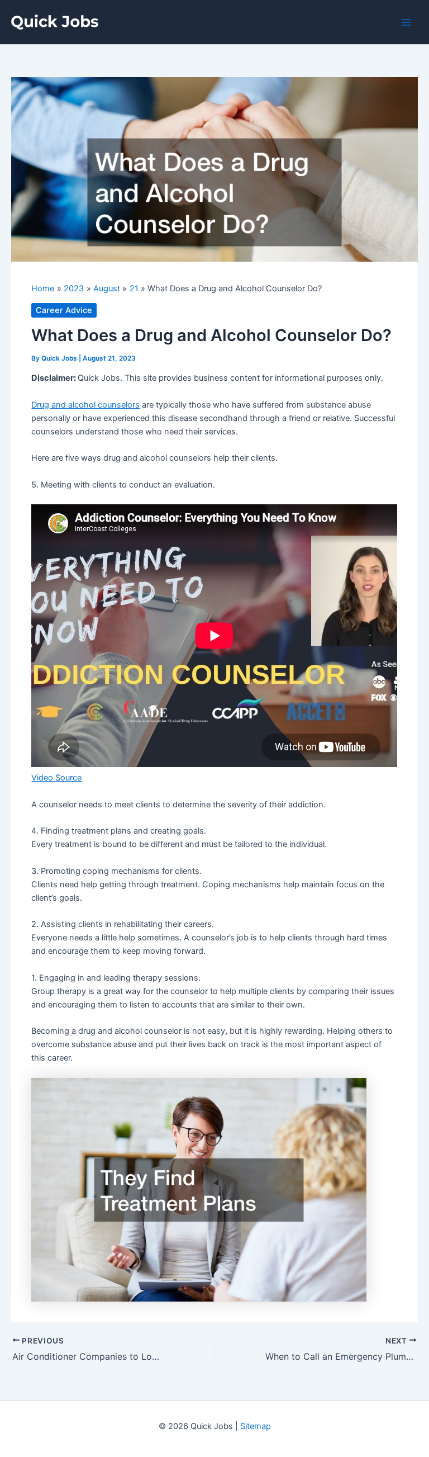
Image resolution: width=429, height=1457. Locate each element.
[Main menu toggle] (406, 22)
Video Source (56, 778)
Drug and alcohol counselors (85, 405)
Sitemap (255, 1426)
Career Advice (64, 310)
